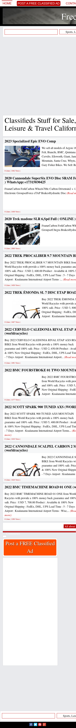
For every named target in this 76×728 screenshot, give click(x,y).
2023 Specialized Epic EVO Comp (30, 141)
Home (7, 3)
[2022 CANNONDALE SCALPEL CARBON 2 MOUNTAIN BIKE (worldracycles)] (30, 472)
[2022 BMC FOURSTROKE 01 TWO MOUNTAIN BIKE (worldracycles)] (30, 392)
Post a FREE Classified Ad (39, 3)
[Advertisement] (38, 76)
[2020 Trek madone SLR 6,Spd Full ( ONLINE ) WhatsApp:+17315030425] (36, 240)
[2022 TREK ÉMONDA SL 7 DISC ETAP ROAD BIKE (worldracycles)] (30, 314)
